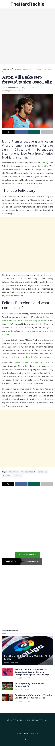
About (9, 720)
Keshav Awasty (11, 87)
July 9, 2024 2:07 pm (30, 87)
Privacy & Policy (31, 720)
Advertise (19, 720)
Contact (44, 720)
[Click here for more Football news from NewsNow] (13, 561)
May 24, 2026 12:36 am (22, 701)
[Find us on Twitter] (25, 739)
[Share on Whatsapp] (34, 132)
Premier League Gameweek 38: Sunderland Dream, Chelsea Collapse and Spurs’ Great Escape (32, 672)
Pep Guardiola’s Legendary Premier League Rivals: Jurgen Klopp (33, 696)
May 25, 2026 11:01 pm (22, 678)
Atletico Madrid (28, 472)
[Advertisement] (27, 36)
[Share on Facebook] (21, 132)
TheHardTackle (27, 4)
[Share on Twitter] (8, 132)
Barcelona (42, 472)
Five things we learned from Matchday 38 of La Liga (27, 657)
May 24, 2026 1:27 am (22, 690)
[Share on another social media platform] (47, 132)
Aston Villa (13, 472)
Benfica (6, 476)
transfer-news (13, 69)
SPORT (44, 162)
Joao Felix (17, 476)
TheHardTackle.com (30, 734)
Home (4, 69)
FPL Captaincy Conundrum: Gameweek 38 (29, 685)
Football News (31, 561)
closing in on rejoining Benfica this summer (30, 357)
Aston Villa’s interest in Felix (32, 362)
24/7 (37, 561)
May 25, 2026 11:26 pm (11, 662)
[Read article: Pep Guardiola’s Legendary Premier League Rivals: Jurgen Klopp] (7, 697)
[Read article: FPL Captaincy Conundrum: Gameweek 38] (7, 686)
